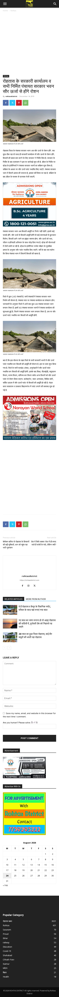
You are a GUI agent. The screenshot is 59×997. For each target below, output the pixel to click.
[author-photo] (29, 572)
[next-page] (9, 648)
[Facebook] (6, 103)
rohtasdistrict (11, 96)
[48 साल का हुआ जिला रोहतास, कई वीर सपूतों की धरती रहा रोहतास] (10, 637)
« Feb (5, 885)
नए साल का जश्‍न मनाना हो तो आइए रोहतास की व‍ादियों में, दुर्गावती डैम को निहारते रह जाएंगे (37, 623)
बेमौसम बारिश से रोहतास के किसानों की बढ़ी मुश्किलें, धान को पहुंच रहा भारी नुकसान (16, 544)
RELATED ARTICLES (13, 599)
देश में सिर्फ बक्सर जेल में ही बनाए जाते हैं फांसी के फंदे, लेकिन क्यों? (43, 543)
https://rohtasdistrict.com (29, 580)
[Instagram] (29, 586)
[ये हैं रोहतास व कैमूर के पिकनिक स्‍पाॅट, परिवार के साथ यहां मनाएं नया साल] (10, 610)
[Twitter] (12, 103)
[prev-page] (4, 648)
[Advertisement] (29, 44)
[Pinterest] (19, 103)
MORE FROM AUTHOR (36, 599)
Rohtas (13, 10)
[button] (4, 4)
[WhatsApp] (25, 103)
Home (5, 10)
